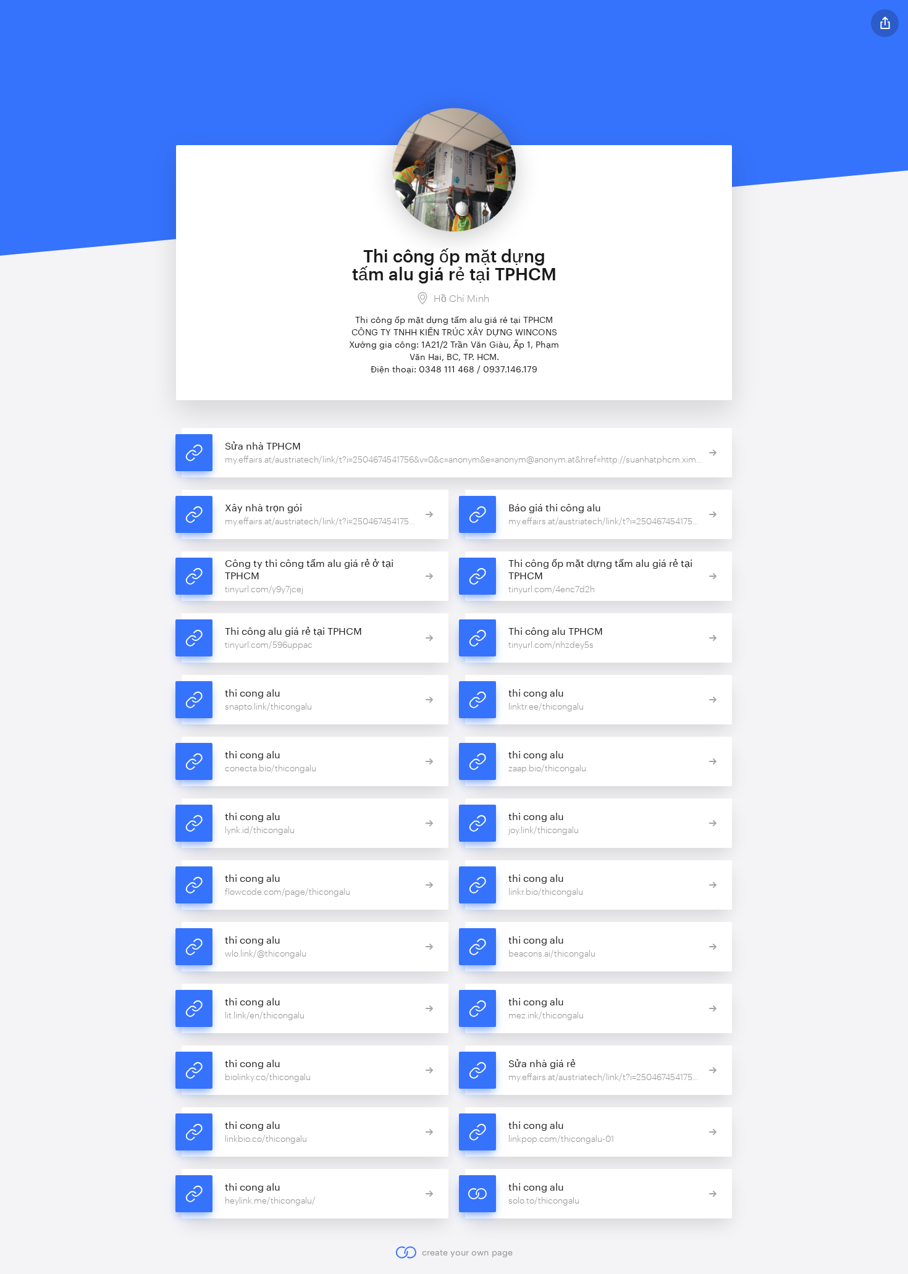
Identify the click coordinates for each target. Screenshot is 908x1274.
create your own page (467, 1252)
